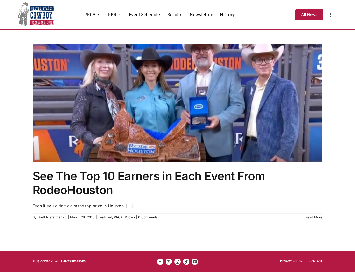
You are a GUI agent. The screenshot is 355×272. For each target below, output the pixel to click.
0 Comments (148, 217)
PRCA (118, 217)
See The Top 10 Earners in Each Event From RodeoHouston (149, 183)
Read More (313, 217)
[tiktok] (186, 262)
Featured (105, 217)
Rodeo (130, 217)
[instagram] (177, 262)
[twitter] (169, 262)
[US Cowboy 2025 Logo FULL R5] (36, 4)
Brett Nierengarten (52, 217)
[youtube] (195, 262)
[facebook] (160, 262)
